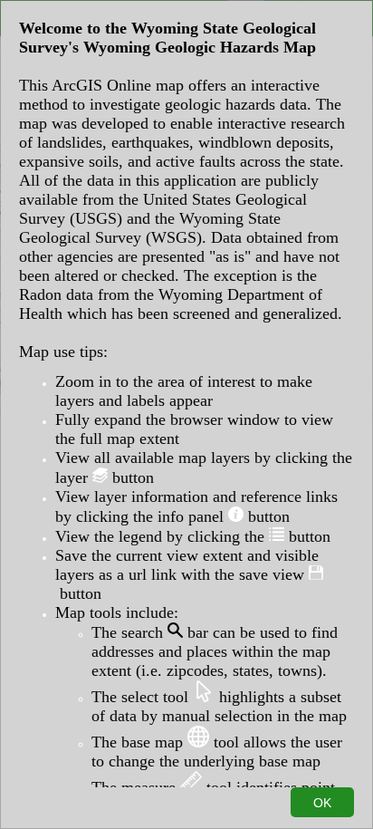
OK (322, 802)
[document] (186, 403)
